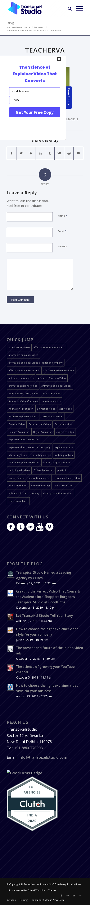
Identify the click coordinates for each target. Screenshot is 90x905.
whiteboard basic (18, 501)
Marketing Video (18, 454)
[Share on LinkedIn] (40, 153)
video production (63, 485)
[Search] (68, 8)
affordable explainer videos (24, 370)
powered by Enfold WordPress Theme (34, 890)
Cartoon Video (17, 424)
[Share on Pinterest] (30, 153)
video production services (57, 493)
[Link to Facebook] (61, 895)
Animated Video (51, 393)
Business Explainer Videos (23, 416)
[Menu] (77, 8)
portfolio (62, 470)
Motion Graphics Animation (24, 462)
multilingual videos (19, 470)
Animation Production (21, 408)
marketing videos (40, 454)
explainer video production (24, 439)
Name (62, 215)
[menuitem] (68, 8)
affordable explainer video (23, 354)
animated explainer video (23, 385)
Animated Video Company (23, 401)
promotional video (38, 477)
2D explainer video (19, 347)
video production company (24, 493)
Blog (10, 23)
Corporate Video (64, 424)
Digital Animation (42, 431)
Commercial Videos (40, 424)
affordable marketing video (58, 370)
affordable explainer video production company (36, 362)
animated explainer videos (56, 385)
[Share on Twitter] (21, 153)
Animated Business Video (51, 378)
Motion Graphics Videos (56, 462)
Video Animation (18, 485)
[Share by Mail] (78, 153)
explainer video (65, 431)
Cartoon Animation (52, 416)
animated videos (51, 401)
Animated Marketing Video (24, 393)
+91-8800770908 (28, 747)
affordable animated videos (49, 347)
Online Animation (43, 470)
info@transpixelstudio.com (42, 757)
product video (16, 477)
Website (62, 246)
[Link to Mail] (67, 895)
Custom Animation (19, 431)
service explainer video (66, 477)
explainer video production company (29, 447)
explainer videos (63, 447)
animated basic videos (21, 378)
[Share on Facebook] (11, 153)
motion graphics (63, 454)
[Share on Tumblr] (49, 153)
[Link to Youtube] (74, 895)
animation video (46, 408)
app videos (65, 408)
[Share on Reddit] (68, 153)
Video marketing (40, 485)
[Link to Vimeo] (80, 895)
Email (62, 231)
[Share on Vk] (59, 153)
